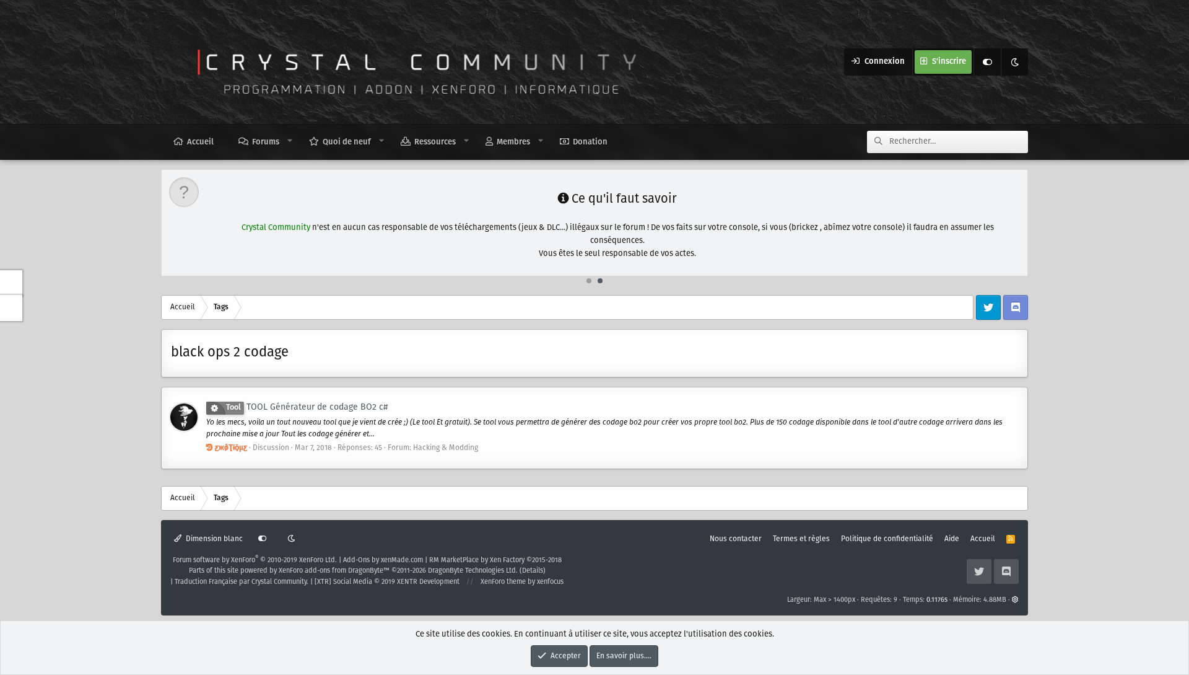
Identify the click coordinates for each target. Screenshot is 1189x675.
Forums (265, 142)
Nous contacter (736, 539)
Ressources (435, 142)
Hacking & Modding (445, 448)
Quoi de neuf (347, 142)
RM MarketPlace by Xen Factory (495, 560)
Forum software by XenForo (255, 560)
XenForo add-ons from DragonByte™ (334, 570)
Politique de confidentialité (887, 539)
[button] (290, 141)
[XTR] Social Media (387, 582)
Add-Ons (356, 560)
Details (532, 570)
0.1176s (936, 600)
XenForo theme (503, 582)
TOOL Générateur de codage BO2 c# (307, 407)
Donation (590, 142)
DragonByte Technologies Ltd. (473, 570)
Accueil (200, 142)
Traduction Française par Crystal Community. (241, 582)
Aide (951, 539)
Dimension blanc (213, 539)
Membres (513, 142)
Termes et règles (801, 539)
